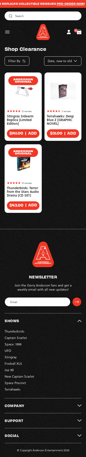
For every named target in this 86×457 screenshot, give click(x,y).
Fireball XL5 (13, 363)
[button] (7, 32)
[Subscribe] (76, 302)
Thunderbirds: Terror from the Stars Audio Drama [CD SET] (23, 191)
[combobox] (43, 16)
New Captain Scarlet (19, 376)
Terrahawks (12, 389)
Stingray (11, 357)
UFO (8, 350)
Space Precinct (15, 382)
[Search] (10, 16)
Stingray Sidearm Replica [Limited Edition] (20, 119)
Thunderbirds (14, 331)
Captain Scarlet (16, 337)
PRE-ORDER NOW (66, 3)
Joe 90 (9, 369)
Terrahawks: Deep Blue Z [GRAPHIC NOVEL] (60, 119)
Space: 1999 (13, 344)
